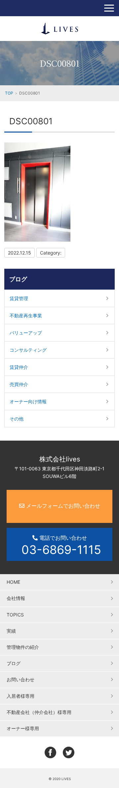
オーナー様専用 (23, 728)
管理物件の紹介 (23, 647)
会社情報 (16, 598)
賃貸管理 (19, 298)
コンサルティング (28, 350)
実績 (11, 631)
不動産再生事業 (26, 315)
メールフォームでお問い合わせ (62, 505)
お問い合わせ (20, 679)
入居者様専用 (20, 696)
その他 (16, 418)
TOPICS (15, 614)
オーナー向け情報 (28, 401)
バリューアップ (26, 332)
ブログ (18, 279)
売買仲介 (19, 384)
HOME (13, 582)
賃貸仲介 (19, 367)
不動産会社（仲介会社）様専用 (39, 712)
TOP (9, 93)
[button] (109, 8)
